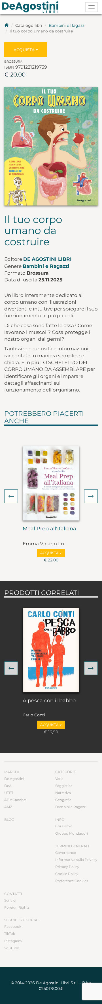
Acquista (25, 49)
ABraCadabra (15, 800)
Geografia (63, 800)
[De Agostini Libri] (6, 25)
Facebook (12, 926)
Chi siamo (63, 826)
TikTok (9, 933)
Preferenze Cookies (71, 881)
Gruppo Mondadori (71, 833)
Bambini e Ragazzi (67, 25)
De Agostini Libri (47, 259)
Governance (65, 852)
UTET (8, 793)
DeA (8, 786)
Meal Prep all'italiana (49, 529)
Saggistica (64, 786)
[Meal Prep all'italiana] (51, 483)
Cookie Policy (66, 874)
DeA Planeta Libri (32, 7)
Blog (9, 819)
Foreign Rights (16, 907)
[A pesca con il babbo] (51, 650)
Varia (59, 778)
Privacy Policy (67, 867)
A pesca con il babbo (49, 701)
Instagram (13, 941)
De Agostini (14, 778)
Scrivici (10, 900)
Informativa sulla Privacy (76, 860)
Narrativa (63, 793)
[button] (11, 496)
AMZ (8, 807)
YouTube (11, 948)
